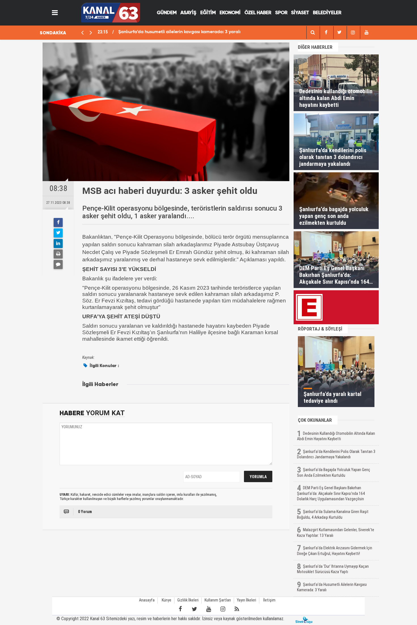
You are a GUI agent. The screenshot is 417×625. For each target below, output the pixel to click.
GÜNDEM (167, 12)
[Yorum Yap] (58, 264)
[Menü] (55, 13)
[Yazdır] (58, 254)
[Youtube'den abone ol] (208, 609)
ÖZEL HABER (258, 12)
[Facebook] (58, 222)
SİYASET (300, 12)
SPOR (281, 12)
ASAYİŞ (188, 12)
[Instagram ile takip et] (223, 609)
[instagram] (353, 32)
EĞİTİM (208, 12)
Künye (166, 600)
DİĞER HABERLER (315, 47)
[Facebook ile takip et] (180, 609)
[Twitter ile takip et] (194, 609)
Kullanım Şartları (218, 600)
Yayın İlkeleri (246, 600)
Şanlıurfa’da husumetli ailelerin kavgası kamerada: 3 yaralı (179, 32)
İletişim (269, 600)
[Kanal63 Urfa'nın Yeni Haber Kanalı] (110, 12)
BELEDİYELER (327, 12)
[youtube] (366, 32)
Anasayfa (147, 600)
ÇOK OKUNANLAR (315, 420)
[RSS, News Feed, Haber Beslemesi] (237, 609)
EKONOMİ (230, 12)
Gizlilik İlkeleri (188, 600)
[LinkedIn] (58, 243)
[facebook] (312, 32)
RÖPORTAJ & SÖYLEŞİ (320, 329)
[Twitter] (58, 233)
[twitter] (339, 32)
